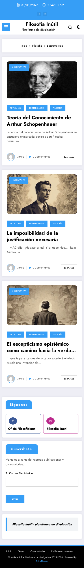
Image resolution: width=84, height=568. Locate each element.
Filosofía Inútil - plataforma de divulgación (42, 524)
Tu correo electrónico (19, 473)
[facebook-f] (39, 14)
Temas (21, 551)
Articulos (15, 108)
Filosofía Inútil (42, 24)
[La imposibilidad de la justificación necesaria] (42, 194)
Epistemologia (36, 108)
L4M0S (20, 156)
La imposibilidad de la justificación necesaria (32, 236)
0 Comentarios (41, 156)
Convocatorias (37, 551)
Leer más (69, 157)
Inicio (9, 551)
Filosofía (57, 108)
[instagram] (45, 14)
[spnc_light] (78, 28)
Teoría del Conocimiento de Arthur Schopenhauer (39, 121)
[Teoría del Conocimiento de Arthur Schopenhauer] (42, 80)
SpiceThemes (42, 561)
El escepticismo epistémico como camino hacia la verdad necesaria (40, 347)
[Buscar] (70, 28)
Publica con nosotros (62, 551)
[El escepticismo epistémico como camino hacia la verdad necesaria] (42, 305)
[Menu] (6, 27)
